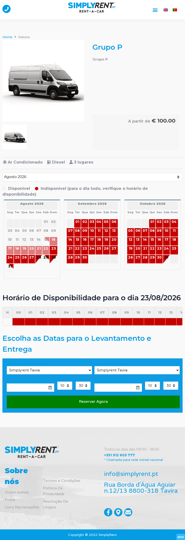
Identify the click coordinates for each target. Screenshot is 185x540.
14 (70, 239)
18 (99, 239)
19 (106, 239)
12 (106, 230)
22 (77, 248)
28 (38, 257)
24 (10, 257)
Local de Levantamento (27, 363)
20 (114, 239)
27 (31, 257)
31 (10, 266)
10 (92, 230)
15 (77, 239)
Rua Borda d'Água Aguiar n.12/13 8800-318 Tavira (141, 487)
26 (24, 257)
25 (17, 257)
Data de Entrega (108, 380)
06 (114, 221)
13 (114, 230)
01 (77, 221)
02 (84, 221)
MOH (181, 537)
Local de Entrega (109, 363)
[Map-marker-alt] (118, 512)
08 (77, 230)
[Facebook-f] (108, 512)
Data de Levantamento (27, 380)
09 (84, 230)
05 (106, 221)
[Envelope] (128, 512)
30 (53, 257)
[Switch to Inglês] (165, 10)
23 (53, 248)
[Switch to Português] (174, 10)
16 (85, 239)
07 (70, 230)
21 (70, 248)
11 (99, 230)
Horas (62, 380)
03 (92, 221)
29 (45, 257)
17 (92, 239)
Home (7, 37)
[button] (155, 10)
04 (98, 221)
